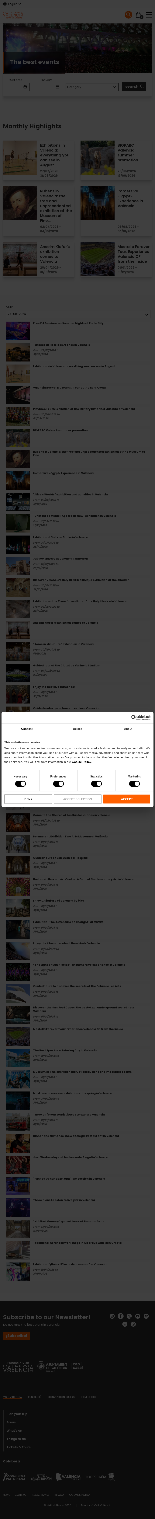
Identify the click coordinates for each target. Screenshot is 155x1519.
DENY (28, 799)
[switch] (58, 784)
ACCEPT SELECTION (77, 799)
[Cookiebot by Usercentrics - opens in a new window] (134, 718)
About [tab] (128, 728)
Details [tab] (77, 728)
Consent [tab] (27, 728)
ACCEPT (127, 799)
